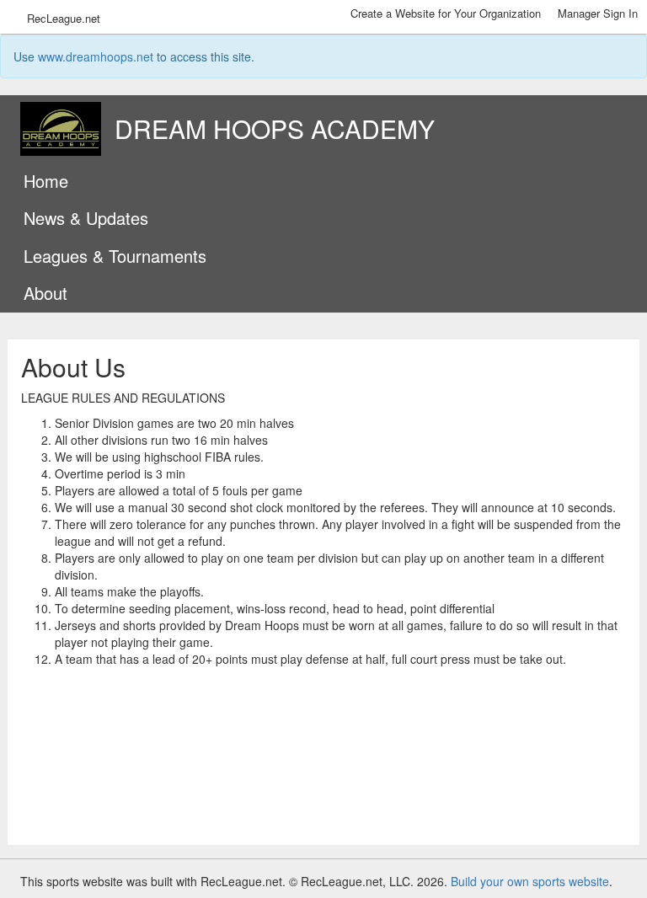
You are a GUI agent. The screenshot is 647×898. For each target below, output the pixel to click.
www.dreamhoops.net (95, 56)
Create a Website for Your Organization (445, 13)
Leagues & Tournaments (115, 255)
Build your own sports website (530, 881)
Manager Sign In (598, 13)
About (45, 293)
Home (46, 180)
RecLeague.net (63, 18)
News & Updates (86, 218)
